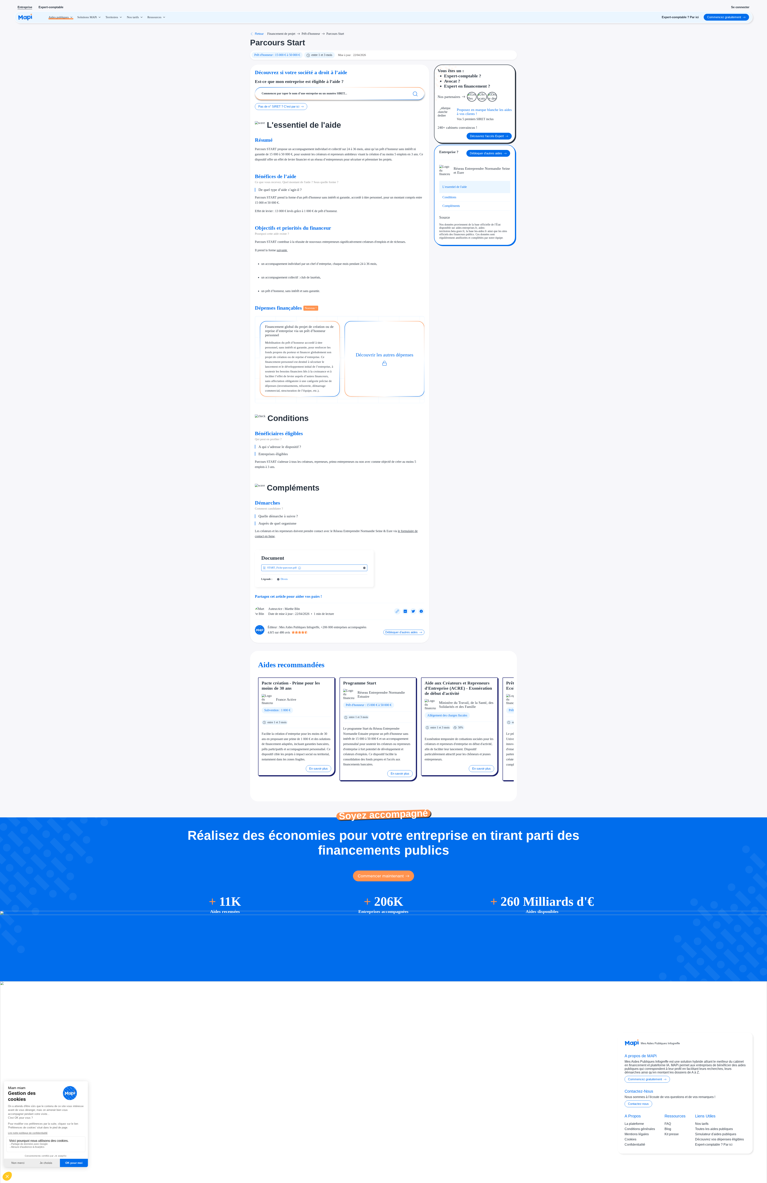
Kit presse (672, 1134)
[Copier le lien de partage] (397, 611)
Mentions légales (637, 1134)
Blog (668, 1129)
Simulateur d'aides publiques (715, 1134)
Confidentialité (635, 1144)
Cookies (630, 1139)
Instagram (721, 1166)
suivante (282, 250)
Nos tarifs (701, 1123)
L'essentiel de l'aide (454, 187)
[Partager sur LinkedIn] (405, 611)
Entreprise (25, 7)
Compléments (451, 205)
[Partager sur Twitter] (413, 611)
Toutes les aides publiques (714, 1129)
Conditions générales (640, 1129)
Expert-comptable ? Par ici (713, 1144)
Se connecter (740, 7)
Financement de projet (281, 33)
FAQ (668, 1123)
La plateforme (634, 1123)
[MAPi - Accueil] (25, 17)
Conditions (449, 197)
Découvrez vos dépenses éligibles (719, 1139)
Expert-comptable (51, 7)
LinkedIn (737, 1166)
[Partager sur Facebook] (421, 611)
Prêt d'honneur (311, 33)
